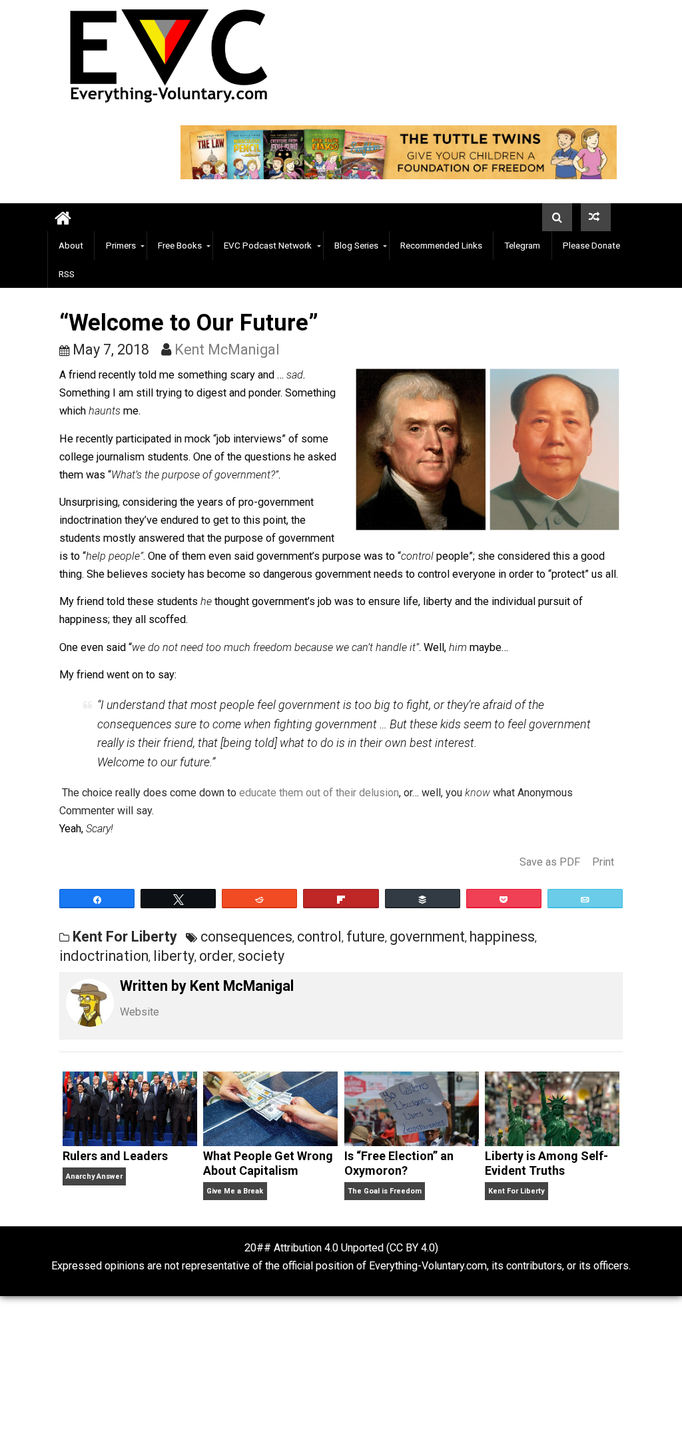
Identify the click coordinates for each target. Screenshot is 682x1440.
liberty (173, 956)
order (216, 956)
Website (139, 1012)
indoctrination (104, 956)
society (261, 956)
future (365, 936)
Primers (121, 245)
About (71, 245)
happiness (502, 936)
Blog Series (356, 245)
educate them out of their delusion (319, 792)
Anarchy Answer (94, 1176)
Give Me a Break (234, 1191)
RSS (67, 274)
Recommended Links (441, 245)
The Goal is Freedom (385, 1191)
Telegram (522, 245)
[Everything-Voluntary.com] (63, 217)
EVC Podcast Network (268, 245)
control (319, 936)
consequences (246, 936)
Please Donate (591, 245)
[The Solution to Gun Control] (596, 217)
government (427, 936)
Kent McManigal (227, 349)
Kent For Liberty (125, 936)
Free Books (180, 245)
